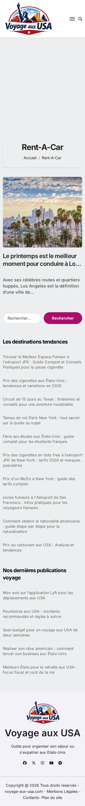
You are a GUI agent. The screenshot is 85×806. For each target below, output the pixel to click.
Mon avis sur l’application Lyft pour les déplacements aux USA (38, 595)
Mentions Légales (63, 791)
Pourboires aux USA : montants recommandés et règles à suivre (32, 614)
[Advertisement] (42, 82)
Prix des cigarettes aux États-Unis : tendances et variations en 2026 (35, 383)
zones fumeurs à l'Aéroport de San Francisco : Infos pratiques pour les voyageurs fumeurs (35, 502)
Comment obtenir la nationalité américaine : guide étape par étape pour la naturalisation (41, 526)
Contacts (31, 797)
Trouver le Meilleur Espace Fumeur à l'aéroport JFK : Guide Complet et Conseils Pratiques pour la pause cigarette (42, 361)
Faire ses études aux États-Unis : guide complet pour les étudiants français (38, 439)
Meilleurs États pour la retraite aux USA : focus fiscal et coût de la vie (40, 670)
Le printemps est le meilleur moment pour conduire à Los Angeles (41, 263)
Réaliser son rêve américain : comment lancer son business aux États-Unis (38, 651)
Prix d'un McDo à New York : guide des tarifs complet (39, 481)
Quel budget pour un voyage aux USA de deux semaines (40, 632)
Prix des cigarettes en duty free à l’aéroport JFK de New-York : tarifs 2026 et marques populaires (42, 460)
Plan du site (52, 797)
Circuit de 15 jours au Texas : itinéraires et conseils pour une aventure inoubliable (41, 402)
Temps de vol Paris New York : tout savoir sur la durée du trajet (41, 420)
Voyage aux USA (43, 733)
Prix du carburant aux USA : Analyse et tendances (38, 547)
